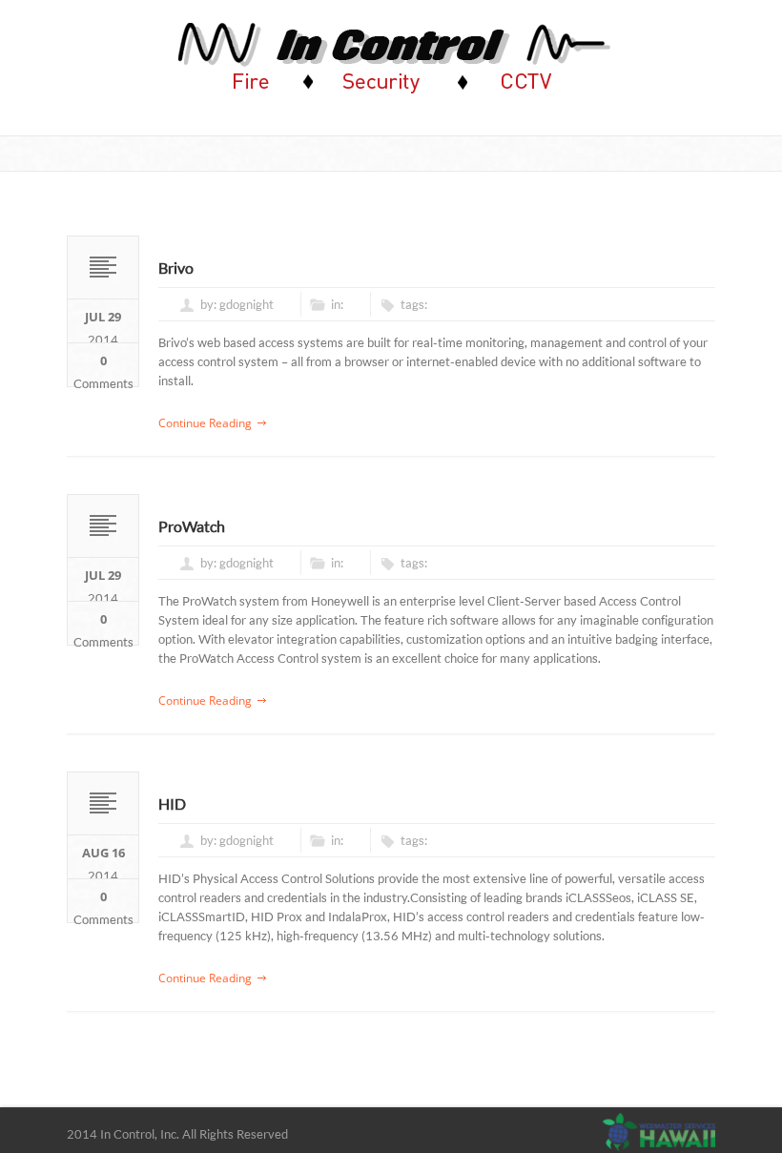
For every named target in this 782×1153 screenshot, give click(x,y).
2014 (103, 325)
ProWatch (191, 526)
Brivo (176, 267)
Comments (103, 369)
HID (172, 803)
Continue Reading (205, 423)
